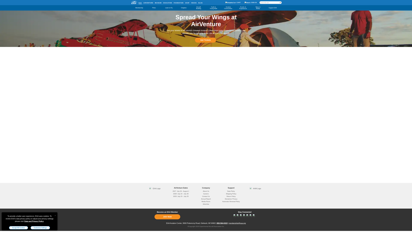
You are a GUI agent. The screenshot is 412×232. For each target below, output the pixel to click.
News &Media (258, 7)
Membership (139, 8)
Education (167, 3)
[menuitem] (139, 8)
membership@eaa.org (237, 223)
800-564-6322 (222, 223)
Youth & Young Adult (213, 7)
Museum (158, 3)
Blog (200, 3)
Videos (194, 3)
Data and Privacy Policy (34, 221)
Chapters (184, 8)
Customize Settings (40, 228)
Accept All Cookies (18, 228)
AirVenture (148, 3)
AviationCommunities (228, 7)
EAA (140, 3)
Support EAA (273, 8)
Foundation (178, 3)
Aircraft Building (198, 7)
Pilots (154, 8)
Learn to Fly (169, 8)
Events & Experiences (243, 7)
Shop (187, 3)
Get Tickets (205, 40)
